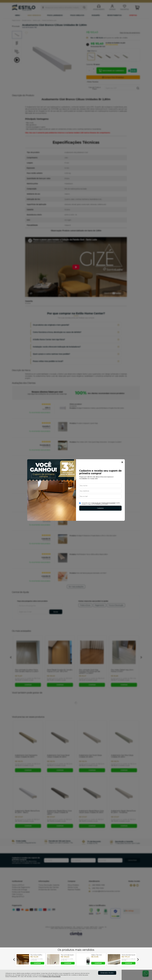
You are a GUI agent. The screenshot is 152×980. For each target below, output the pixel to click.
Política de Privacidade (51, 976)
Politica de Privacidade (108, 503)
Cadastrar (100, 508)
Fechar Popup (122, 462)
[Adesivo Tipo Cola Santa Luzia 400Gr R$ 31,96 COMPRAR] (83, 964)
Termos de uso (96, 503)
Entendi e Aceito (107, 973)
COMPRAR (37, 963)
